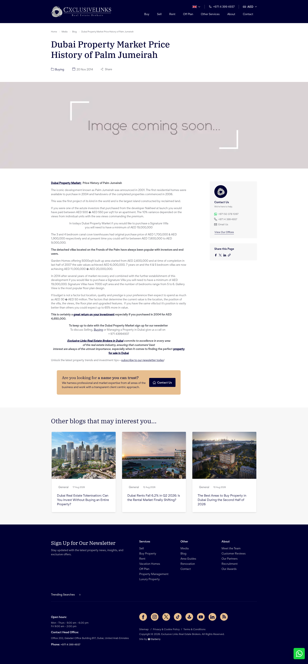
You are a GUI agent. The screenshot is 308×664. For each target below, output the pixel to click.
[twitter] (221, 255)
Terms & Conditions (194, 629)
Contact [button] (248, 14)
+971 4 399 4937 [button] (224, 7)
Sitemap (144, 629)
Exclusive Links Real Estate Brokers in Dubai (95, 341)
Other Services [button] (210, 14)
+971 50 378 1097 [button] (228, 214)
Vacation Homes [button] (149, 564)
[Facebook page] (143, 617)
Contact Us (164, 383)
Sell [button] (159, 14)
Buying (98, 330)
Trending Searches (63, 595)
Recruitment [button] (230, 564)
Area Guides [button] (188, 559)
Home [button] (54, 32)
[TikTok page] (178, 617)
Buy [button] (146, 14)
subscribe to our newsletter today (142, 360)
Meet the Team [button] (231, 548)
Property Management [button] (153, 574)
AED (250, 7)
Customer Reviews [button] (234, 554)
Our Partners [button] (230, 559)
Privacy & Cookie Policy (166, 629)
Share (108, 69)
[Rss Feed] (224, 617)
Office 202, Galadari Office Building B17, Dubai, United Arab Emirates (90, 638)
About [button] (231, 14)
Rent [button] (172, 14)
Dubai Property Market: (66, 183)
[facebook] (216, 255)
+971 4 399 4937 (70, 645)
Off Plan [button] (188, 14)
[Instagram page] (154, 617)
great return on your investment (94, 314)
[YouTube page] (201, 617)
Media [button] (65, 32)
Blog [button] (74, 32)
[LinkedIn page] (212, 617)
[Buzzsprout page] (189, 617)
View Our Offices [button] (224, 232)
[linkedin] (225, 255)
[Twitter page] (166, 617)
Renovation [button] (187, 564)
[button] (81, 11)
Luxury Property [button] (149, 579)
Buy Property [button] (147, 554)
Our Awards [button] (229, 569)
